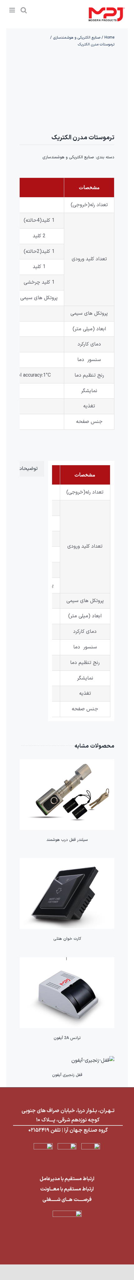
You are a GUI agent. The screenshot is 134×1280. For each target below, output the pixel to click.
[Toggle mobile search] (24, 10)
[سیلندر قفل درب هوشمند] (67, 763)
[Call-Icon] (90, 1145)
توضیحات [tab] (28, 468)
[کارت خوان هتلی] (67, 862)
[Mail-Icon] (67, 1145)
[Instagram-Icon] (43, 1145)
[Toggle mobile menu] (12, 10)
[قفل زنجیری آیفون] (92, 1060)
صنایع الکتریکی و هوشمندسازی (68, 157)
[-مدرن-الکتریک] (67, 89)
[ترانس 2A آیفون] (67, 961)
